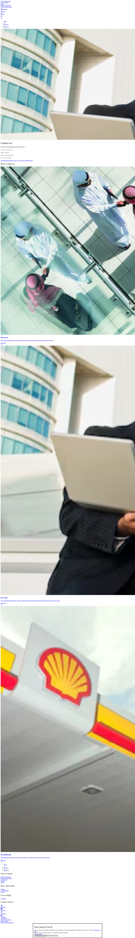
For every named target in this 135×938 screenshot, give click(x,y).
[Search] (67, 16)
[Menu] (67, 18)
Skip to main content (6, 1)
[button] (67, 7)
